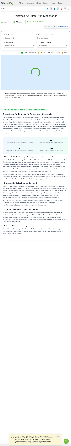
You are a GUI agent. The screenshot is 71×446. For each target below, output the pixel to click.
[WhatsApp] (58, 8)
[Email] (65, 8)
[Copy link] (68, 8)
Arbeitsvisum (30, 3)
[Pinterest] (61, 8)
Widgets (38, 3)
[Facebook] (47, 8)
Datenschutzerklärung (46, 443)
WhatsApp (19, 22)
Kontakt (45, 3)
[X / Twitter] (51, 8)
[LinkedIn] (54, 8)
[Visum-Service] (7, 3)
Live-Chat (7, 22)
